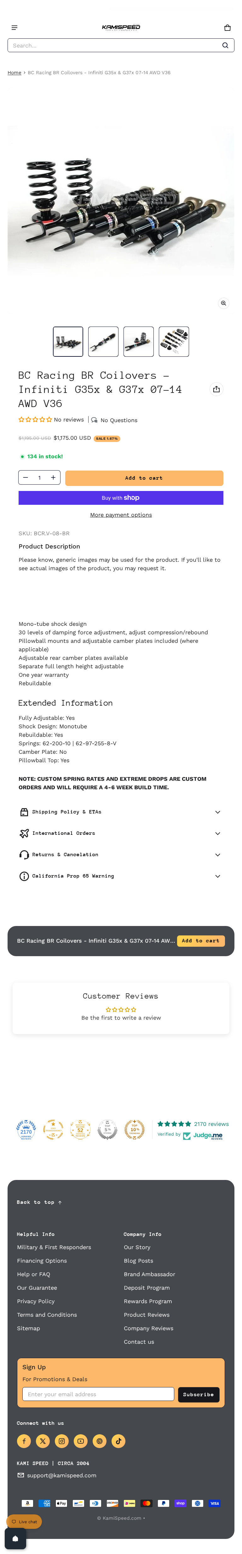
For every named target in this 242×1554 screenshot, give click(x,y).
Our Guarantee (37, 1287)
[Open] (15, 1538)
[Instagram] (62, 1441)
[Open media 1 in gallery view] (68, 342)
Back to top (36, 1202)
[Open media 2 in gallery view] (103, 342)
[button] (121, 45)
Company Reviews (148, 1328)
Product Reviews (147, 1314)
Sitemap (28, 1328)
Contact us (139, 1341)
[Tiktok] (118, 1441)
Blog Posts (138, 1260)
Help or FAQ (33, 1274)
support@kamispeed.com (61, 1475)
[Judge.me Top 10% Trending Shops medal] (134, 1130)
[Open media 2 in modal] (121, 201)
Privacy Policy (36, 1301)
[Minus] (25, 477)
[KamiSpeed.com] (121, 28)
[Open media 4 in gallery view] (174, 342)
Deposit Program (147, 1287)
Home (14, 72)
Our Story (137, 1247)
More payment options (121, 514)
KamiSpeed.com (122, 1518)
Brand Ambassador (149, 1274)
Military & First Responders (54, 1247)
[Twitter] (43, 1441)
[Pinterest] (100, 1441)
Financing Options (42, 1260)
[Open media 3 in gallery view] (139, 342)
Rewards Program (148, 1301)
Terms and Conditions (47, 1314)
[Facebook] (24, 1441)
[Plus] (53, 477)
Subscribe (198, 1394)
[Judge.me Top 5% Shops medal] (107, 1130)
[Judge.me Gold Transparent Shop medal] (53, 1130)
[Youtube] (81, 1441)
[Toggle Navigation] (14, 28)
